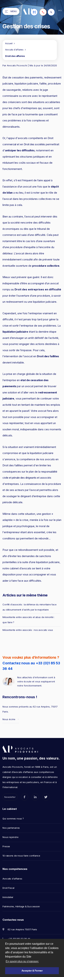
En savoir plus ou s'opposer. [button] (22, 961)
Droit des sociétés (34, 144)
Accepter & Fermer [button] (32, 970)
